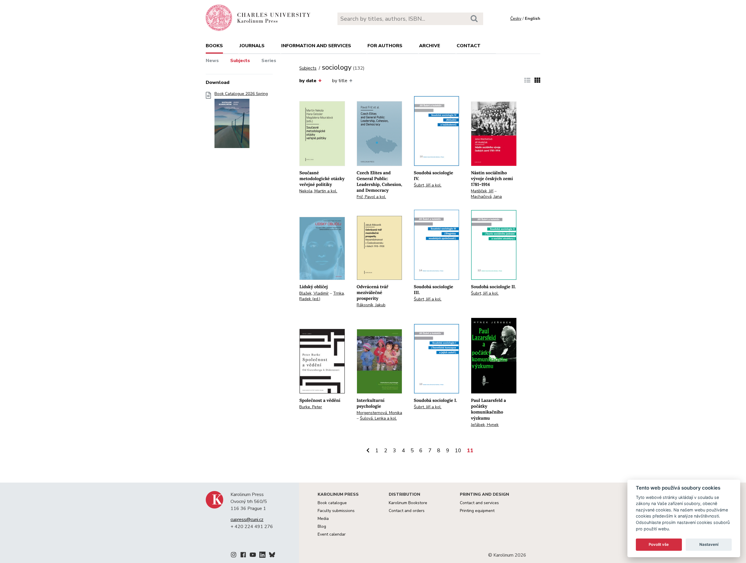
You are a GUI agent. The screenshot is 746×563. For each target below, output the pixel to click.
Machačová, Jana (486, 196)
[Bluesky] (272, 556)
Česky (515, 18)
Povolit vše (659, 544)
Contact (469, 46)
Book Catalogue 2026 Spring (241, 93)
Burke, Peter (310, 407)
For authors (384, 46)
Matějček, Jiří (482, 191)
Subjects (240, 60)
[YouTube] (253, 556)
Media (323, 518)
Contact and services (479, 503)
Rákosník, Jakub (371, 305)
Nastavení (708, 544)
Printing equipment (477, 510)
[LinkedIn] (262, 556)
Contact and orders (407, 510)
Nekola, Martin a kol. (318, 191)
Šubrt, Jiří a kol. (427, 185)
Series (268, 60)
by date (307, 81)
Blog (322, 526)
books (214, 46)
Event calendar (332, 534)
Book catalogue (332, 503)
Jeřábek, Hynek (485, 424)
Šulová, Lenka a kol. (378, 418)
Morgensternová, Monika (379, 413)
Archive (429, 46)
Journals (252, 46)
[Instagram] (234, 556)
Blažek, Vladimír (314, 293)
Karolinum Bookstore (408, 503)
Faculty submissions (336, 510)
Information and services (316, 46)
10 (458, 450)
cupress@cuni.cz (247, 519)
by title (339, 81)
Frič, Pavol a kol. (371, 197)
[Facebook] (243, 556)
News (212, 60)
